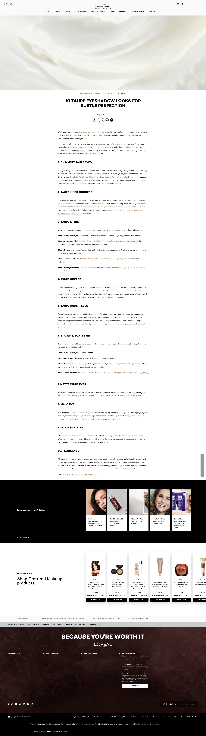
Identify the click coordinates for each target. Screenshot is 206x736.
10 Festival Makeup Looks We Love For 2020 (136, 618)
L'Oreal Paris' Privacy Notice (139, 679)
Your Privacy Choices (38, 732)
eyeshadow (100, 135)
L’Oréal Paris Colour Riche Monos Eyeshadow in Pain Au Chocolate (100, 177)
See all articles (23, 537)
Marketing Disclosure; (130, 678)
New (48, 11)
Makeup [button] (57, 11)
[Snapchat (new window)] (28, 704)
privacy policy (154, 724)
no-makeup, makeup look (107, 324)
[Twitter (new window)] (20, 704)
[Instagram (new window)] (12, 704)
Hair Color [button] (82, 11)
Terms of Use (156, 716)
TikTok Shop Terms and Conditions (91, 716)
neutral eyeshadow (129, 147)
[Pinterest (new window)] (24, 704)
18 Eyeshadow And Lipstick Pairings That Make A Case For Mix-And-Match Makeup (63, 618)
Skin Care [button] (69, 11)
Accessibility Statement (134, 716)
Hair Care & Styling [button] (98, 11)
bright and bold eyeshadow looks (92, 132)
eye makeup (81, 150)
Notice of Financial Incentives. (132, 681)
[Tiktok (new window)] (32, 704)
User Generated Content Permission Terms (173, 716)
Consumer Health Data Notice (109, 716)
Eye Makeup (122, 93)
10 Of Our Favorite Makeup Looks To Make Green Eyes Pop (104, 618)
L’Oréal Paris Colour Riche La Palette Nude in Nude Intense (109, 241)
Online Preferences (147, 716)
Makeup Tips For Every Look (105, 93)
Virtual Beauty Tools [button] (118, 11)
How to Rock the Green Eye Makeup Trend (80, 474)
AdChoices (137, 724)
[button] (202, 465)
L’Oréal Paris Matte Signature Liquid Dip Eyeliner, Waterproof (108, 259)
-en (78, 716)
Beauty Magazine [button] (138, 11)
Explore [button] (152, 11)
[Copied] (103, 120)
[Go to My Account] (187, 4)
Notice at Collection (58, 732)
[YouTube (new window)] (16, 704)
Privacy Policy (122, 716)
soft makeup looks (82, 147)
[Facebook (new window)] (8, 704)
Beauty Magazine (86, 93)
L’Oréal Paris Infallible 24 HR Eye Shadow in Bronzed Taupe (103, 207)
